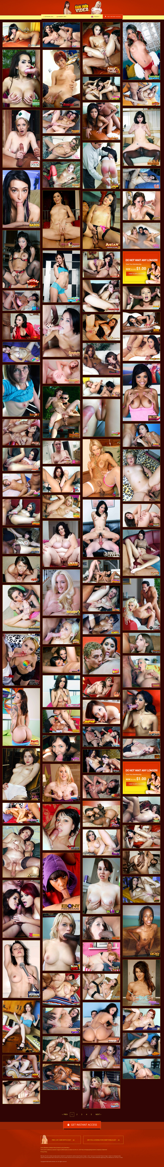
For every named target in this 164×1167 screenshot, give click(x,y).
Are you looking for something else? (101, 1140)
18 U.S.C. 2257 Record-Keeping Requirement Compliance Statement (90, 1149)
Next (98, 1114)
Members (46, 1147)
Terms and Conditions (46, 1149)
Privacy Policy (44, 1151)
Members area (62, 16)
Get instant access (114, 16)
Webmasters (65, 1149)
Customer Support (56, 1149)
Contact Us (71, 1149)
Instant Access (60, 1147)
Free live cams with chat (61, 1140)
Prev (65, 1114)
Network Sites (49, 16)
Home (42, 1147)
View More (66, 1147)
